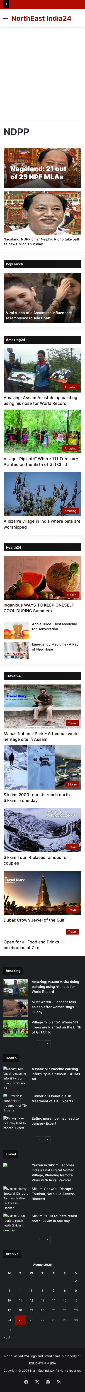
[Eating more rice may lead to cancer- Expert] (15, 1124)
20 (42, 1310)
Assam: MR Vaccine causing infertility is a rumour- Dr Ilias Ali (56, 1074)
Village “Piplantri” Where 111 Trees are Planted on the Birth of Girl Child (56, 1027)
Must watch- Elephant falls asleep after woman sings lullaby (54, 1007)
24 (9, 1320)
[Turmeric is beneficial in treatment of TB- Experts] (15, 1103)
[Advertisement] (42, 72)
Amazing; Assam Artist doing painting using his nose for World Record (55, 986)
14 (53, 1300)
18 (20, 1310)
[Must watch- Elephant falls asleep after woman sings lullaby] (15, 1008)
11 (20, 1300)
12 (31, 1300)
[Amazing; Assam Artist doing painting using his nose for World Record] (15, 987)
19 (31, 1310)
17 (9, 1310)
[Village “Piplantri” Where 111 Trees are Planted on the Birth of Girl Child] (15, 1028)
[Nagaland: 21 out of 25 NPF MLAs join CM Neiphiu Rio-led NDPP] (42, 168)
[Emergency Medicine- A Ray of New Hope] (16, 650)
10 (9, 1300)
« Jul (6, 1337)
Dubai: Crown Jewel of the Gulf (34, 920)
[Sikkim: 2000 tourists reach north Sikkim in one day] (15, 1223)
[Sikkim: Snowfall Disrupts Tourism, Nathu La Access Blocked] (15, 1198)
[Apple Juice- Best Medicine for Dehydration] (16, 630)
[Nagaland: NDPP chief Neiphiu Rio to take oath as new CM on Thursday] (42, 213)
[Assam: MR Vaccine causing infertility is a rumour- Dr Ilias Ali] (15, 1078)
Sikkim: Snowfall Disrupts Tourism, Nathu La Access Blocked (53, 1194)
